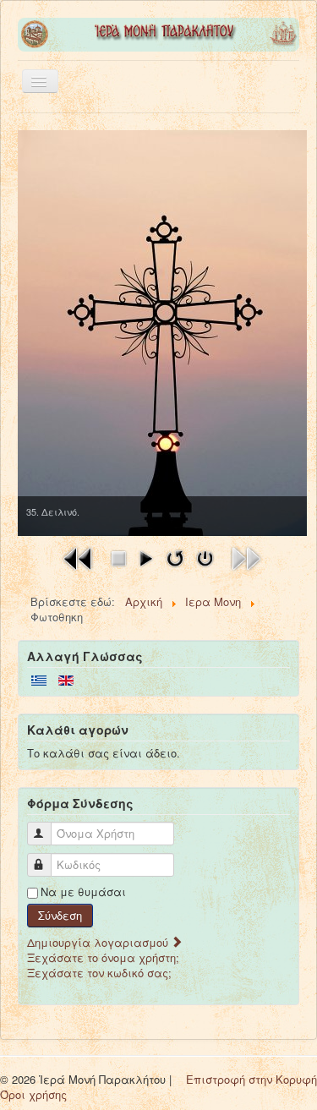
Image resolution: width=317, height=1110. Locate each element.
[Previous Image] (78, 557)
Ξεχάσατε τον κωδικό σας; (99, 973)
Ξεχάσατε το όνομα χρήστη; (103, 957)
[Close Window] (205, 557)
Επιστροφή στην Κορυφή (251, 1079)
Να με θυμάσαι (83, 891)
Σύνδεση (60, 915)
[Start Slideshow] (146, 557)
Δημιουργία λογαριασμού (99, 942)
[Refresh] (175, 557)
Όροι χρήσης (33, 1094)
